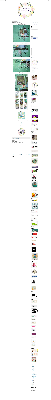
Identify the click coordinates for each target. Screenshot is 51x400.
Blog (21, 122)
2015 (32, 382)
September (33, 367)
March (32, 380)
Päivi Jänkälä (18, 138)
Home (21, 154)
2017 (32, 364)
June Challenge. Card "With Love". (34, 374)
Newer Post (13, 154)
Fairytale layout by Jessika (34, 376)
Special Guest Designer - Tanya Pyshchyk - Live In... (34, 373)
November (33, 366)
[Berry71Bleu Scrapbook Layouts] (33, 55)
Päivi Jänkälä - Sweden (33, 72)
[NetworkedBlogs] (34, 37)
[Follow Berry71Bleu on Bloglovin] (35, 23)
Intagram (21, 123)
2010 (32, 385)
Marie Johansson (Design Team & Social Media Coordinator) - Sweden (35, 68)
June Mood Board (33, 372)
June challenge (16, 138)
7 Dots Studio (14, 138)
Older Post (29, 154)
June (32, 369)
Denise (24, 91)
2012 (32, 384)
